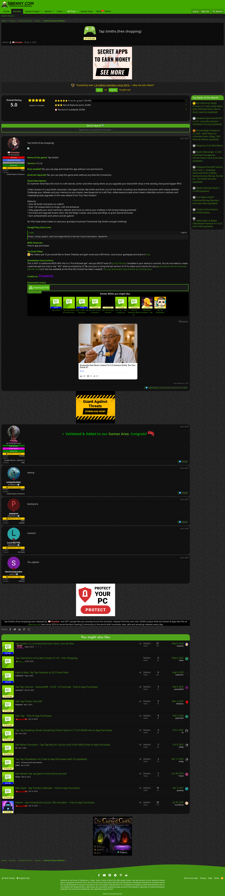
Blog (98, 11)
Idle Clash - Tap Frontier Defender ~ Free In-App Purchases (47, 788)
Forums (17, 11)
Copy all (184, 232)
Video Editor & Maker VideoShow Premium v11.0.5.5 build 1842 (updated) (207, 223)
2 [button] (186, 100)
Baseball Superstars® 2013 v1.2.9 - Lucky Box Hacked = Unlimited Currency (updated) (208, 121)
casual (18, 762)
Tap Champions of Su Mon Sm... (69, 311)
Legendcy (180, 646)
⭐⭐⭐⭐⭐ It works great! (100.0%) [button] (73, 100)
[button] (41, 11)
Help (210, 878)
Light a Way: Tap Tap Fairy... (82, 311)
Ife (16, 734)
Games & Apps (32, 11)
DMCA (108, 11)
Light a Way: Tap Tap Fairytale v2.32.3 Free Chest (42, 672)
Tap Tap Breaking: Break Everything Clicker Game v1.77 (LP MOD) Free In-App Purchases (63, 730)
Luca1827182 (13, 542)
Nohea (17, 777)
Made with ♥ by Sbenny (112, 894)
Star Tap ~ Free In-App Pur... (121, 311)
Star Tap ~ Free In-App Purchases (33, 715)
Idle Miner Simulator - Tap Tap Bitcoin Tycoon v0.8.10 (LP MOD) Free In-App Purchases (62, 744)
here (147, 254)
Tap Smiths (56, 310)
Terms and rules (191, 878)
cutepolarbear (13, 482)
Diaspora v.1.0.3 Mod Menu (209, 145)
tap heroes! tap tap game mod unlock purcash (41, 773)
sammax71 (19, 690)
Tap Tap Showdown (160, 311)
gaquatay (180, 790)
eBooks (48, 11)
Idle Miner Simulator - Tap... (147, 311)
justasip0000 (179, 689)
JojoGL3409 (179, 718)
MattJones (19, 705)
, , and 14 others (168, 387)
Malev (181, 660)
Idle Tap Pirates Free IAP (108, 311)
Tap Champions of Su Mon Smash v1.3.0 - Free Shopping (46, 658)
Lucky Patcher (119, 263)
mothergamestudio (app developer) (31, 762)
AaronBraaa (179, 805)
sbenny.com (34, 624)
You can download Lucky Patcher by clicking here (127, 269)
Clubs (59, 11)
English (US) (23, 878)
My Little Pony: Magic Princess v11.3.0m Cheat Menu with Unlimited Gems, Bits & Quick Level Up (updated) (208, 107)
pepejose (13, 513)
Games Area (87, 11)
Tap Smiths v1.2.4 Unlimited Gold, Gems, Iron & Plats (44, 643)
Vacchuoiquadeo (13, 571)
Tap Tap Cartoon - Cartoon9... (95, 311)
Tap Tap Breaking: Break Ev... (134, 312)
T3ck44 (181, 776)
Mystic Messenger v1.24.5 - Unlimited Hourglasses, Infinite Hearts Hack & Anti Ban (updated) (208, 156)
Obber (17, 765)
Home (6, 11)
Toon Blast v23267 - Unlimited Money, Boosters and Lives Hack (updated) (206, 200)
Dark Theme (9, 878)
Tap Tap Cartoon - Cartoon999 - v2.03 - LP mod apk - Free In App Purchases (56, 687)
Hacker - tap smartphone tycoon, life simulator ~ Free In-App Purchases (55, 802)
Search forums (7, 16)
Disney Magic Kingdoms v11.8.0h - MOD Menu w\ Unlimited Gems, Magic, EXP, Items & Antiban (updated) (206, 135)
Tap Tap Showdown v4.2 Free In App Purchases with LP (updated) (51, 759)
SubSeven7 (19, 676)
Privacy (203, 878)
